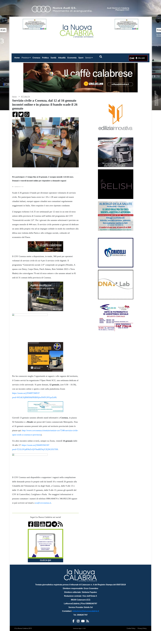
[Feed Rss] (87, 621)
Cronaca (36, 58)
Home (17, 58)
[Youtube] (82, 621)
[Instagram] (78, 621)
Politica (45, 58)
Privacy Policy (142, 628)
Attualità (62, 58)
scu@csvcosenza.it (43, 503)
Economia (71, 58)
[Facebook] (73, 621)
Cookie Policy (131, 628)
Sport (80, 58)
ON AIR (141, 58)
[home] (77, 30)
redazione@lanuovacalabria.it (85, 611)
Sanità (53, 58)
